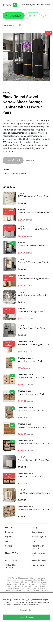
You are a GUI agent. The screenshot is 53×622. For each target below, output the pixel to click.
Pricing (34, 527)
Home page (8, 25)
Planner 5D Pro (11, 553)
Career (8, 541)
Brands (33, 15)
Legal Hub (9, 536)
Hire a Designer (38, 565)
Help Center (36, 541)
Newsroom (10, 532)
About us (9, 527)
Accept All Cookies (26, 617)
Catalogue (15, 15)
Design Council (38, 532)
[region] (26, 607)
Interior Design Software (38, 547)
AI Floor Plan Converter (10, 566)
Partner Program (39, 536)
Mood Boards (11, 560)
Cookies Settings (26, 610)
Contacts (9, 546)
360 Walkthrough (39, 560)
